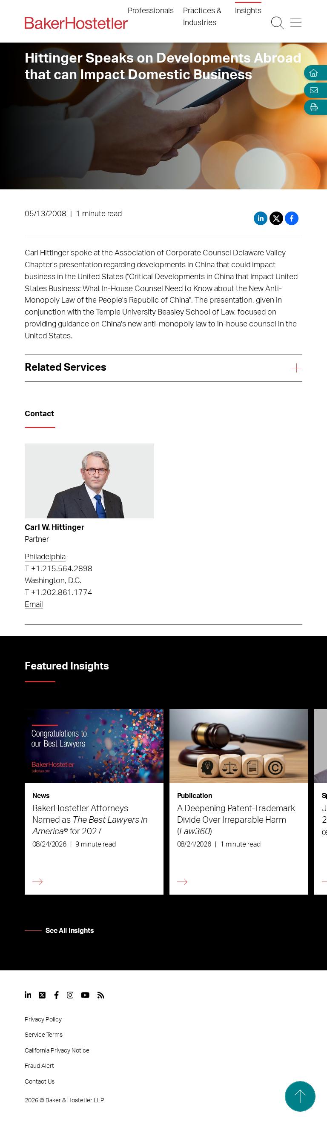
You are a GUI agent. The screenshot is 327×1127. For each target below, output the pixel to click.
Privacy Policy (43, 1020)
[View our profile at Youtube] (85, 995)
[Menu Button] (296, 23)
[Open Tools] (311, 107)
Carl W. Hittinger (55, 528)
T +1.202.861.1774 (58, 593)
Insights (248, 11)
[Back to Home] (76, 23)
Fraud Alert (39, 1066)
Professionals (151, 11)
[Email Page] (311, 90)
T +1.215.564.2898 (58, 569)
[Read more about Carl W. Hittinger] (89, 480)
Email (34, 605)
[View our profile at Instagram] (70, 995)
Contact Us (39, 1082)
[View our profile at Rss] (101, 995)
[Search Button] (277, 23)
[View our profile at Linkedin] (28, 995)
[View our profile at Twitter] (42, 995)
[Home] (311, 73)
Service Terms (44, 1035)
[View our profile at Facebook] (56, 995)
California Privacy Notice (57, 1051)
